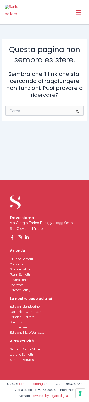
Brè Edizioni (18, 322)
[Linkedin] (27, 237)
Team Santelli (20, 274)
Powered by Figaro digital (50, 396)
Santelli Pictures (22, 360)
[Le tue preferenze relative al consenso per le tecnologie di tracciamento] (80, 393)
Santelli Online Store (25, 349)
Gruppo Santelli (21, 259)
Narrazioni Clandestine (26, 312)
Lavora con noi (20, 280)
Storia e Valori (20, 269)
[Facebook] (12, 237)
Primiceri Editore (22, 317)
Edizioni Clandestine (25, 306)
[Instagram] (19, 237)
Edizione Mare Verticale (27, 332)
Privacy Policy (20, 290)
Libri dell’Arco (20, 327)
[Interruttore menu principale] (78, 12)
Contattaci (17, 285)
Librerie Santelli (21, 354)
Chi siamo (17, 264)
